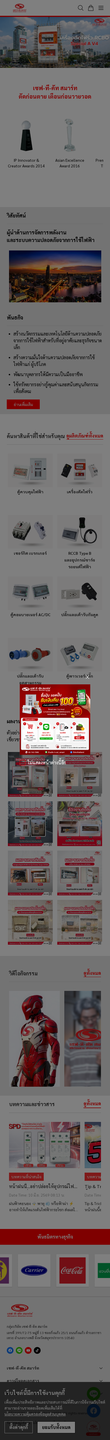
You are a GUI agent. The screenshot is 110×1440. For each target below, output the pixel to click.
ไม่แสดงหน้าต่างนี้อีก (47, 763)
